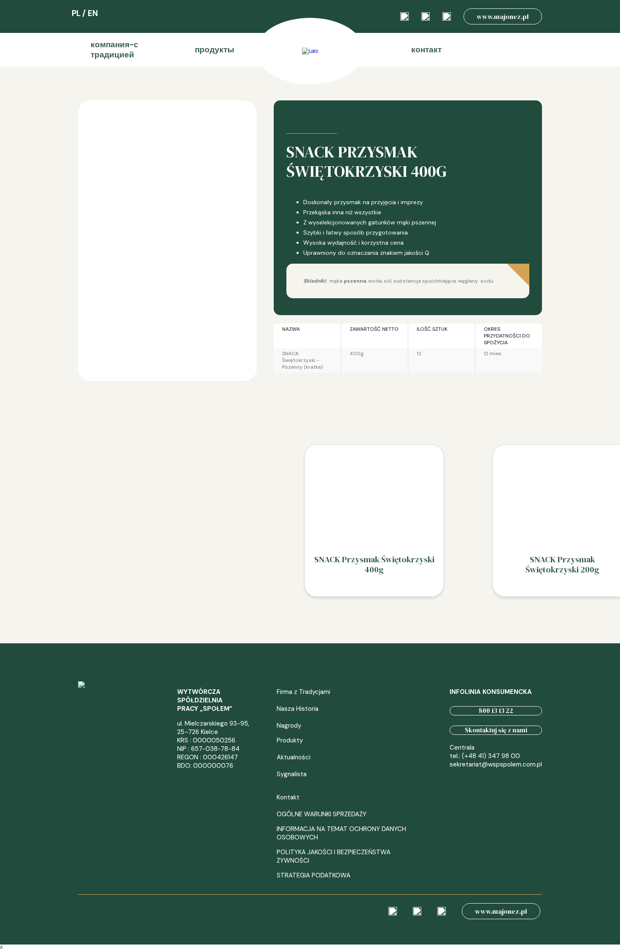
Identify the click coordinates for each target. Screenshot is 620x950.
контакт (426, 49)
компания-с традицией (114, 49)
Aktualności (293, 757)
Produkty (290, 740)
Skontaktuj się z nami (496, 730)
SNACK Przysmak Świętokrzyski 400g (374, 564)
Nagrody (289, 725)
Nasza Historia (297, 708)
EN (93, 13)
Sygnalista (292, 774)
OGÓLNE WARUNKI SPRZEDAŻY (322, 814)
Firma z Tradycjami (303, 692)
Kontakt (288, 797)
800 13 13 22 (496, 710)
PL (76, 13)
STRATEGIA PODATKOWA (313, 875)
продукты (214, 49)
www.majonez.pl (503, 16)
